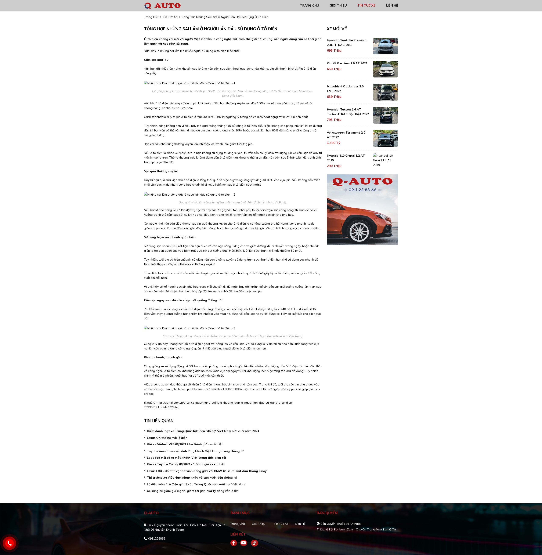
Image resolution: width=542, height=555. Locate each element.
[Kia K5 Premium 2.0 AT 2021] (385, 69)
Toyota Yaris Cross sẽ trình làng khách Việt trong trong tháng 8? (195, 451)
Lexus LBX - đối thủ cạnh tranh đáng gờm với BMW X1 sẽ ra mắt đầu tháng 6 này (207, 471)
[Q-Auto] (168, 5)
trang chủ (309, 5)
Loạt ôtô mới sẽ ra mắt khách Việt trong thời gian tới (186, 458)
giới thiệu (338, 5)
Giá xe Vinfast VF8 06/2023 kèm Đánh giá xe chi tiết (185, 444)
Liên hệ (300, 524)
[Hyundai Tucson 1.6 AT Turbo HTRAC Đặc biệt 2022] (385, 115)
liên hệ (392, 5)
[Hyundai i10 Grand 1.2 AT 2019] (385, 160)
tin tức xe (366, 5)
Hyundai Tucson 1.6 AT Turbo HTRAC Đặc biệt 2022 (348, 112)
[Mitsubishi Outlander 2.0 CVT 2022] (385, 92)
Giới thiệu (258, 524)
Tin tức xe (281, 524)
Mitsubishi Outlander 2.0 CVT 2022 (345, 88)
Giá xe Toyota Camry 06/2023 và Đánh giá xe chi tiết (186, 464)
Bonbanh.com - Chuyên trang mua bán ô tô (365, 529)
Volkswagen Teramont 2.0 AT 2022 (346, 135)
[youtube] (243, 543)
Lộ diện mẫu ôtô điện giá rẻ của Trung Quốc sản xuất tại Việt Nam (196, 484)
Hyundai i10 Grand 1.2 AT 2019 (346, 158)
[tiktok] (253, 543)
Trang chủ (237, 524)
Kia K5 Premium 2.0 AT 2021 (347, 63)
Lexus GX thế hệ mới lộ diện (167, 438)
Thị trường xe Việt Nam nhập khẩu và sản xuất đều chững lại (192, 477)
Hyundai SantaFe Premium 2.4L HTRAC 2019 (346, 42)
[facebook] (235, 543)
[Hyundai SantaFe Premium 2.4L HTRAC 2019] (385, 46)
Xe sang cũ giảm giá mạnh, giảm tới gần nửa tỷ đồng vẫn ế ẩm (192, 491)
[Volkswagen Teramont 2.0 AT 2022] (385, 138)
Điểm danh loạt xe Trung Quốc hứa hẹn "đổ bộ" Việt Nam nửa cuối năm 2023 (203, 431)
